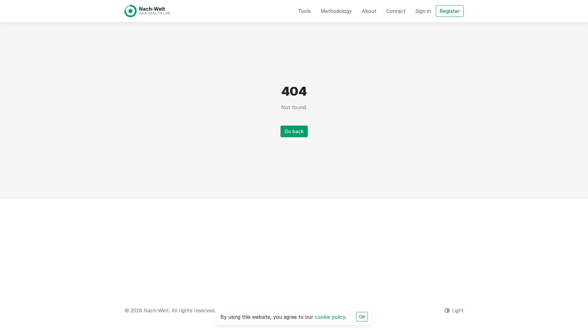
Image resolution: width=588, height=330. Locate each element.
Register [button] (450, 11)
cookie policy (330, 317)
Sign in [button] (423, 11)
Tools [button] (304, 11)
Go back (294, 131)
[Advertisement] (294, 245)
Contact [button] (395, 11)
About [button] (369, 11)
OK (362, 316)
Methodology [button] (336, 11)
